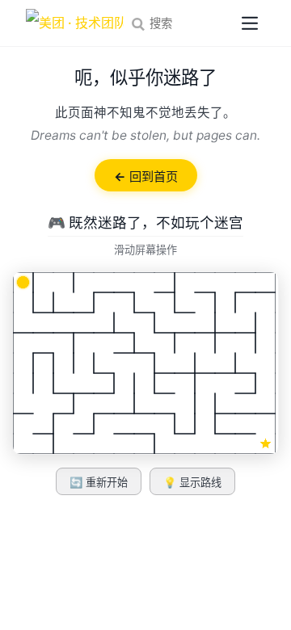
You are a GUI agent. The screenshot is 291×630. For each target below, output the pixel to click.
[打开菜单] (249, 23)
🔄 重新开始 (99, 483)
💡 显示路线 (192, 483)
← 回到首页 (146, 176)
